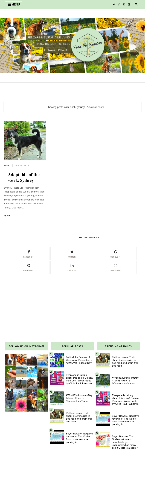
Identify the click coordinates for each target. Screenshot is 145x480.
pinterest (28, 271)
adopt (7, 165)
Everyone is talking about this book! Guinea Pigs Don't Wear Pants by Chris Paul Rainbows (79, 379)
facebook (28, 257)
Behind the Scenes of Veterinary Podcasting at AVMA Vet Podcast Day (79, 360)
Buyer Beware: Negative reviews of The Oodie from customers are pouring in (79, 437)
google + (115, 257)
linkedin (72, 271)
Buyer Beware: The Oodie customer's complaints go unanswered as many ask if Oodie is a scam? (125, 442)
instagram (115, 271)
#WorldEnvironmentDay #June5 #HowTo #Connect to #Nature (79, 398)
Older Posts (88, 237)
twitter (72, 257)
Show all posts (95, 106)
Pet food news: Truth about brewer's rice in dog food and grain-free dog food (79, 417)
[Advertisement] (72, 299)
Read (7, 216)
